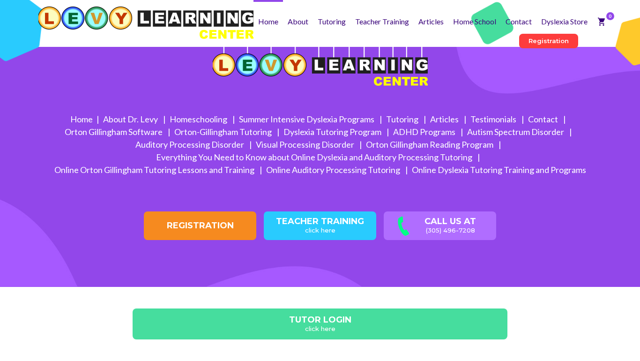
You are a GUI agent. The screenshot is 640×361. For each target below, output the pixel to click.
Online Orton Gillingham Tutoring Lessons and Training (155, 170)
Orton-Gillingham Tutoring (223, 132)
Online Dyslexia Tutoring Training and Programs (499, 170)
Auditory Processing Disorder (190, 144)
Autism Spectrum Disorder (516, 132)
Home (268, 21)
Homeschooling (199, 119)
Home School (474, 21)
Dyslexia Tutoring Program (333, 132)
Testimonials (494, 119)
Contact (519, 21)
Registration (548, 41)
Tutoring (332, 21)
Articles (431, 21)
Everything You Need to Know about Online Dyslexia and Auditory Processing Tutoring (315, 157)
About (298, 21)
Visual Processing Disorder (306, 144)
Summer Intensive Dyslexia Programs (307, 119)
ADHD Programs (425, 132)
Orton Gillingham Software (114, 132)
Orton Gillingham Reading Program (430, 144)
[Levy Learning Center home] (145, 19)
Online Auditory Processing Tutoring (334, 170)
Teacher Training (382, 21)
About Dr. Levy (131, 119)
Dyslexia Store (564, 21)
